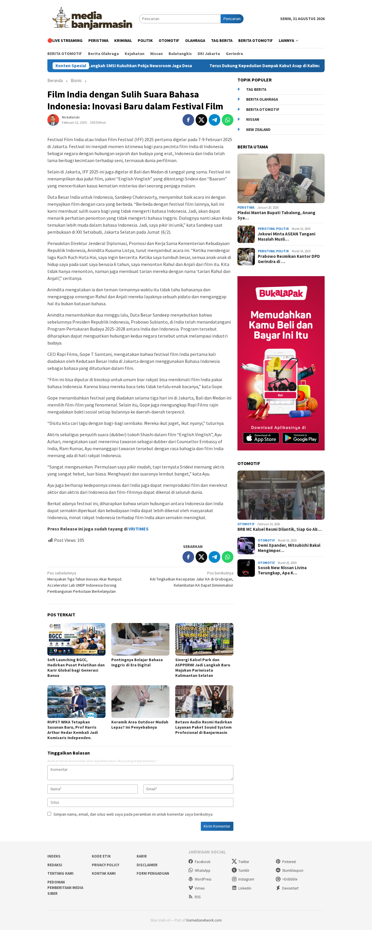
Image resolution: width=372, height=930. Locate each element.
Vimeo (200, 888)
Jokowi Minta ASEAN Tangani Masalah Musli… (286, 236)
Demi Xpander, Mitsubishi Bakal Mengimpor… (289, 548)
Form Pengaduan (153, 873)
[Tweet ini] (201, 120)
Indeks (53, 856)
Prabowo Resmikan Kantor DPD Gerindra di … (289, 259)
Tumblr (243, 870)
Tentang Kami (60, 873)
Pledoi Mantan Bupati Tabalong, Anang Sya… (276, 215)
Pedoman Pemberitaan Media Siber (65, 888)
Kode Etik (101, 856)
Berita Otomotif (262, 109)
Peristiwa (245, 207)
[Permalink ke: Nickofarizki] (53, 119)
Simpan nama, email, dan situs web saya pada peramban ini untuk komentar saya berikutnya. (133, 814)
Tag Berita (256, 89)
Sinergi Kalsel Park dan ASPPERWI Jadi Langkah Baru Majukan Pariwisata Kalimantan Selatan (202, 667)
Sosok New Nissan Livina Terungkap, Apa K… (282, 570)
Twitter (243, 861)
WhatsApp (202, 870)
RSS (198, 896)
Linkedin (244, 888)
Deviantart (290, 888)
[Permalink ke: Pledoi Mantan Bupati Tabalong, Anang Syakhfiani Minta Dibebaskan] (281, 178)
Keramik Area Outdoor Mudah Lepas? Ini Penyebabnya (139, 724)
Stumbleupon (292, 870)
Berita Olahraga (262, 99)
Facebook (202, 861)
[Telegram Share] (214, 120)
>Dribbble (289, 879)
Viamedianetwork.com (204, 920)
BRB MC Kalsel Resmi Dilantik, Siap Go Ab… (279, 529)
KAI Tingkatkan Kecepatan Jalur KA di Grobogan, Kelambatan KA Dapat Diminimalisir (191, 579)
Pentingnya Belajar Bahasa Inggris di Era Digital (137, 662)
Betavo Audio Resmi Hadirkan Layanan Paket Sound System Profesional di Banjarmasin (203, 727)
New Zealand (258, 129)
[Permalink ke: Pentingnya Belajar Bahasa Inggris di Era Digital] (140, 639)
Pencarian (232, 18)
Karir (142, 856)
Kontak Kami (104, 873)
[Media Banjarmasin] (93, 18)
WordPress (203, 879)
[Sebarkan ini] (188, 120)
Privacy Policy (105, 864)
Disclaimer (147, 864)
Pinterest (289, 861)
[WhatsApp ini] (227, 120)
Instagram (246, 879)
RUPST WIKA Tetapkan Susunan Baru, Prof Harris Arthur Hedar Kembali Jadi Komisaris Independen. (72, 729)
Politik (282, 229)
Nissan (252, 119)
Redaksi (54, 864)
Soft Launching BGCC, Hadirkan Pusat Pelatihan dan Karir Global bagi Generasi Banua (76, 667)
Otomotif (246, 524)
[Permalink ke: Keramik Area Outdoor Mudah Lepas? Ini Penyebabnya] (140, 701)
